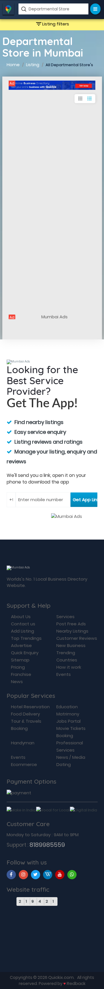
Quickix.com (61, 977)
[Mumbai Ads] (52, 85)
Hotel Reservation (30, 707)
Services (65, 617)
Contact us (23, 624)
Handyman (22, 743)
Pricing (18, 667)
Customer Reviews (76, 638)
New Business (71, 645)
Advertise (21, 645)
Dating (63, 764)
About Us (21, 617)
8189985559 (47, 845)
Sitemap (20, 660)
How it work (68, 667)
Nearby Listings (72, 631)
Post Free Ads (71, 624)
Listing (32, 65)
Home (13, 65)
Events (63, 674)
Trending (65, 653)
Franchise (21, 674)
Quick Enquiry (24, 653)
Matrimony (67, 714)
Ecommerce (24, 764)
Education (67, 707)
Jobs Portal (68, 721)
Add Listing (22, 631)
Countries (66, 660)
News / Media (70, 757)
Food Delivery (25, 714)
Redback (76, 983)
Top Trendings (26, 638)
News (17, 681)
